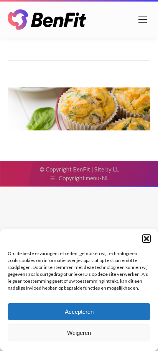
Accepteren (79, 311)
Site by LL (106, 169)
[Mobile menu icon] (142, 19)
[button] (146, 238)
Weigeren (79, 333)
